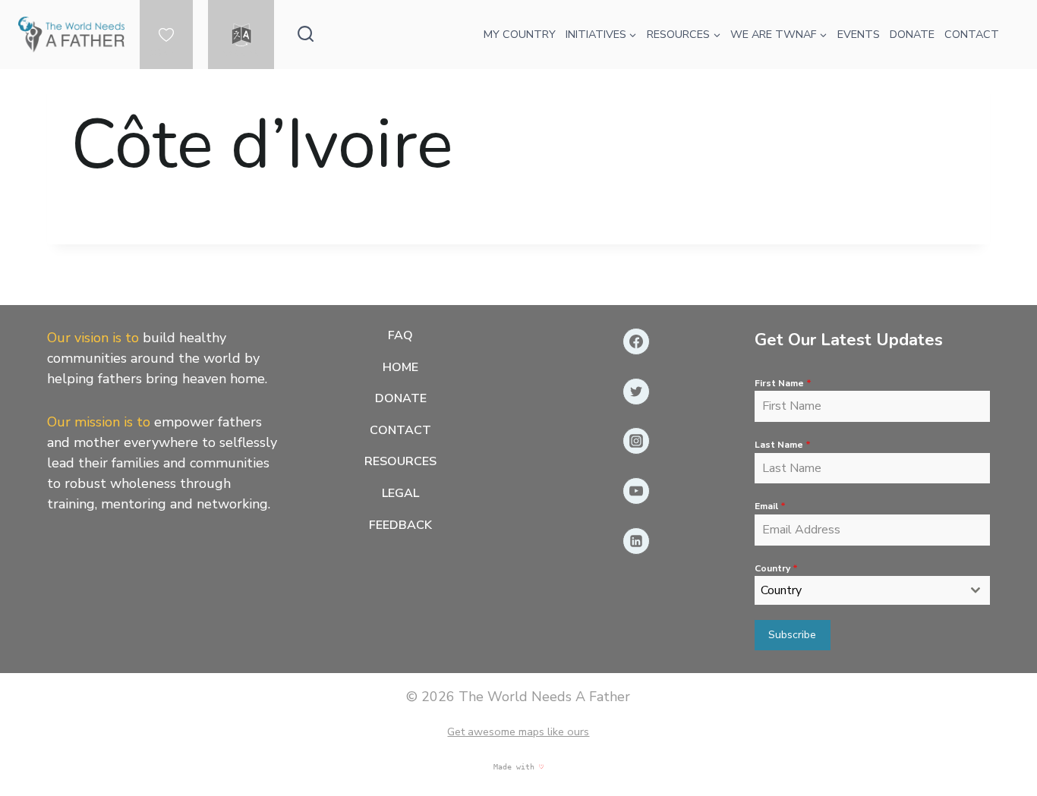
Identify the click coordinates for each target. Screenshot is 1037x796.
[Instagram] (636, 441)
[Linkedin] (636, 541)
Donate (401, 398)
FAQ (400, 335)
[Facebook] (636, 341)
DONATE (166, 53)
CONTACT (971, 34)
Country (776, 568)
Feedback (400, 525)
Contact (400, 430)
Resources (400, 461)
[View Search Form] (305, 34)
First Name (783, 383)
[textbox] (858, 590)
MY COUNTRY (520, 34)
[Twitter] (636, 391)
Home (400, 367)
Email (770, 506)
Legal (400, 493)
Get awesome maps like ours (518, 731)
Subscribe (792, 635)
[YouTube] (636, 491)
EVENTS (858, 34)
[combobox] (873, 590)
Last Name (783, 445)
